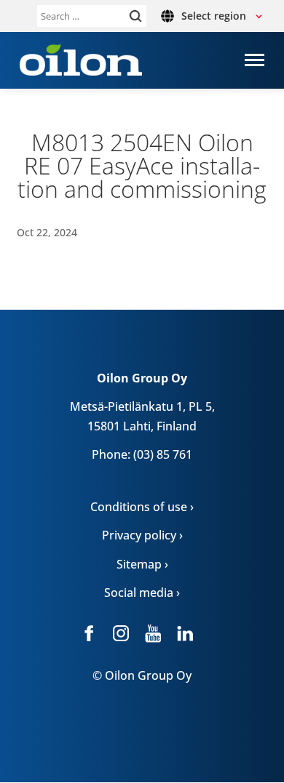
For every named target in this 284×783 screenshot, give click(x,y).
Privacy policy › (142, 535)
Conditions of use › (142, 507)
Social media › (142, 593)
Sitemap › (142, 564)
